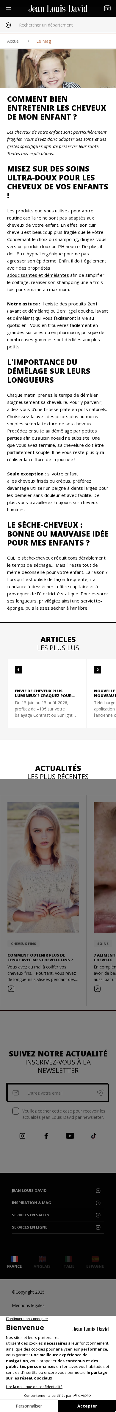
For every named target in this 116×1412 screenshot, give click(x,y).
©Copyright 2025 (28, 1292)
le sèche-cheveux (35, 558)
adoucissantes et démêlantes (38, 275)
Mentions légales (28, 1305)
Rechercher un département (46, 25)
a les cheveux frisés (27, 481)
